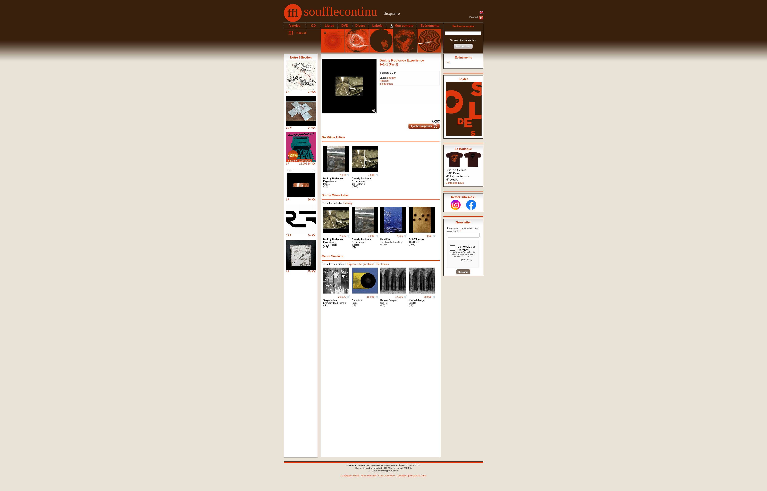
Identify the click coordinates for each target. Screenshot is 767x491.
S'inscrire (463, 271)
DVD (344, 25)
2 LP (301, 235)
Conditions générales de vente (411, 475)
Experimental (354, 264)
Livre (301, 127)
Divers (360, 25)
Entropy (391, 77)
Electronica (386, 83)
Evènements (429, 25)
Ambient (384, 80)
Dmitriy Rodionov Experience (402, 60)
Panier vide (474, 17)
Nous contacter (368, 475)
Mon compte (403, 25)
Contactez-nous (455, 182)
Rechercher (463, 46)
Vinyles (294, 25)
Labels (377, 25)
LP (301, 91)
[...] (448, 61)
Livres (329, 25)
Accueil (301, 32)
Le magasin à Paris (350, 475)
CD (313, 25)
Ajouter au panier (424, 126)
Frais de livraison (386, 475)
